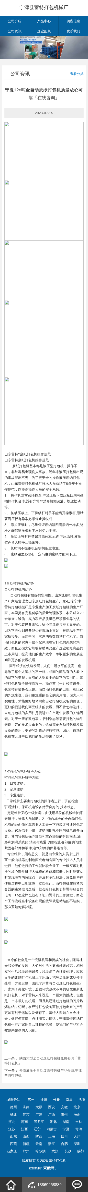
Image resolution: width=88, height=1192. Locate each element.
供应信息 (73, 21)
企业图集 (44, 31)
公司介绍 (15, 21)
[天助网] (44, 1168)
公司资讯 (15, 31)
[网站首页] (11, 1184)
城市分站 (13, 1100)
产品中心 (44, 21)
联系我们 (73, 31)
